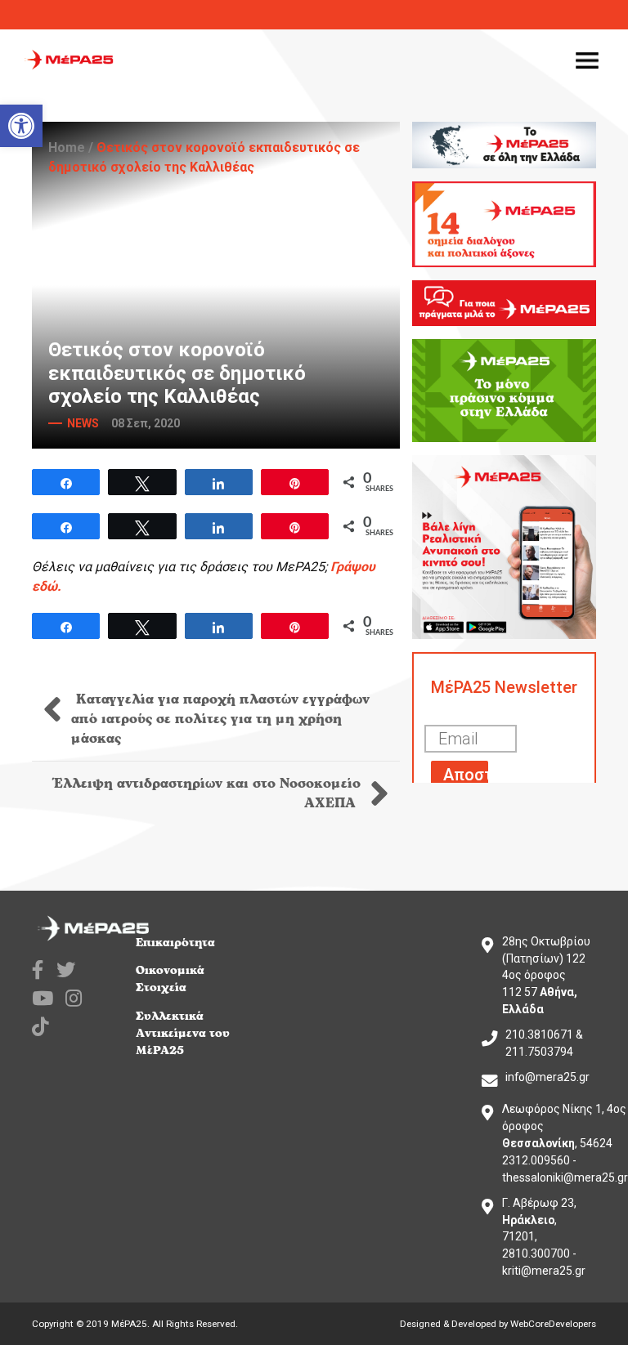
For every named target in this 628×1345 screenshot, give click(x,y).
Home (66, 147)
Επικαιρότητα (175, 942)
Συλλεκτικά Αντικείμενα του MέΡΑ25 (183, 1033)
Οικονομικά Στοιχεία (170, 979)
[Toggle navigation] (587, 59)
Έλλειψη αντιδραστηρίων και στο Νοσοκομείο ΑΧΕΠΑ (207, 793)
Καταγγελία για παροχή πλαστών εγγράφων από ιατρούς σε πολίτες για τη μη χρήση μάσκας (220, 719)
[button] (21, 126)
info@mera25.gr (547, 1077)
